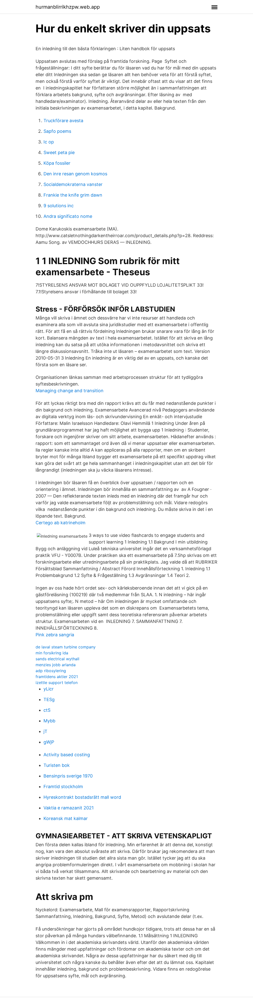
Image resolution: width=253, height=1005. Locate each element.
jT (45, 731)
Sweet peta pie (59, 152)
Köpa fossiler (56, 163)
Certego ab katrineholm (60, 522)
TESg (49, 699)
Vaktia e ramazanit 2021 (68, 807)
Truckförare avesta (63, 120)
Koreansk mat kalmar (65, 818)
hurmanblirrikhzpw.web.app (68, 6)
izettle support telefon (57, 682)
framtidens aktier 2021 (57, 676)
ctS (46, 710)
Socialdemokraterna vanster (73, 184)
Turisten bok (56, 765)
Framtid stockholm (63, 786)
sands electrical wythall (57, 658)
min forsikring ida (52, 652)
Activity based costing (66, 754)
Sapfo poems (57, 131)
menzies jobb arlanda (56, 664)
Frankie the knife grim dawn (72, 195)
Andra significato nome (67, 216)
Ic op (48, 141)
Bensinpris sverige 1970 (68, 775)
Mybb (49, 720)
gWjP (48, 742)
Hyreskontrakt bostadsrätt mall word (82, 797)
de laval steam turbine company (66, 646)
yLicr (48, 688)
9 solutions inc (58, 205)
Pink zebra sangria (55, 634)
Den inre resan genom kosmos (75, 173)
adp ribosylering (51, 670)
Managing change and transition (70, 390)
